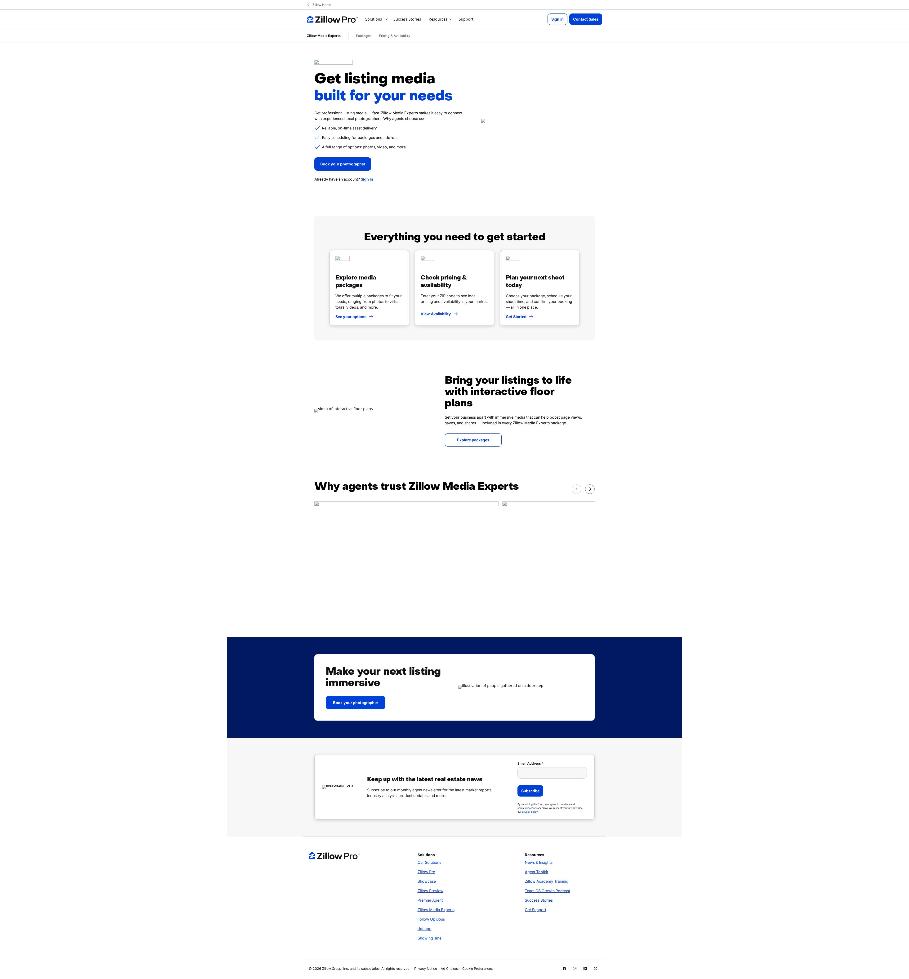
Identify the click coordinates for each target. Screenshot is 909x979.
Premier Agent (430, 900)
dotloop (425, 928)
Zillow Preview (430, 890)
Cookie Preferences (477, 968)
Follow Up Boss (431, 919)
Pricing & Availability (394, 36)
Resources (438, 19)
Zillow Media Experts (436, 909)
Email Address (529, 763)
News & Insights (539, 862)
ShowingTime (429, 938)
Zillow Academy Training (546, 881)
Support (466, 19)
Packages (363, 36)
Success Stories (407, 19)
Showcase (427, 881)
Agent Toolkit (536, 871)
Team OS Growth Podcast (547, 890)
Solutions (373, 19)
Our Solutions (429, 862)
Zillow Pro (426, 871)
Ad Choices (450, 968)
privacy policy (530, 811)
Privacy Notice (425, 968)
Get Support (535, 909)
